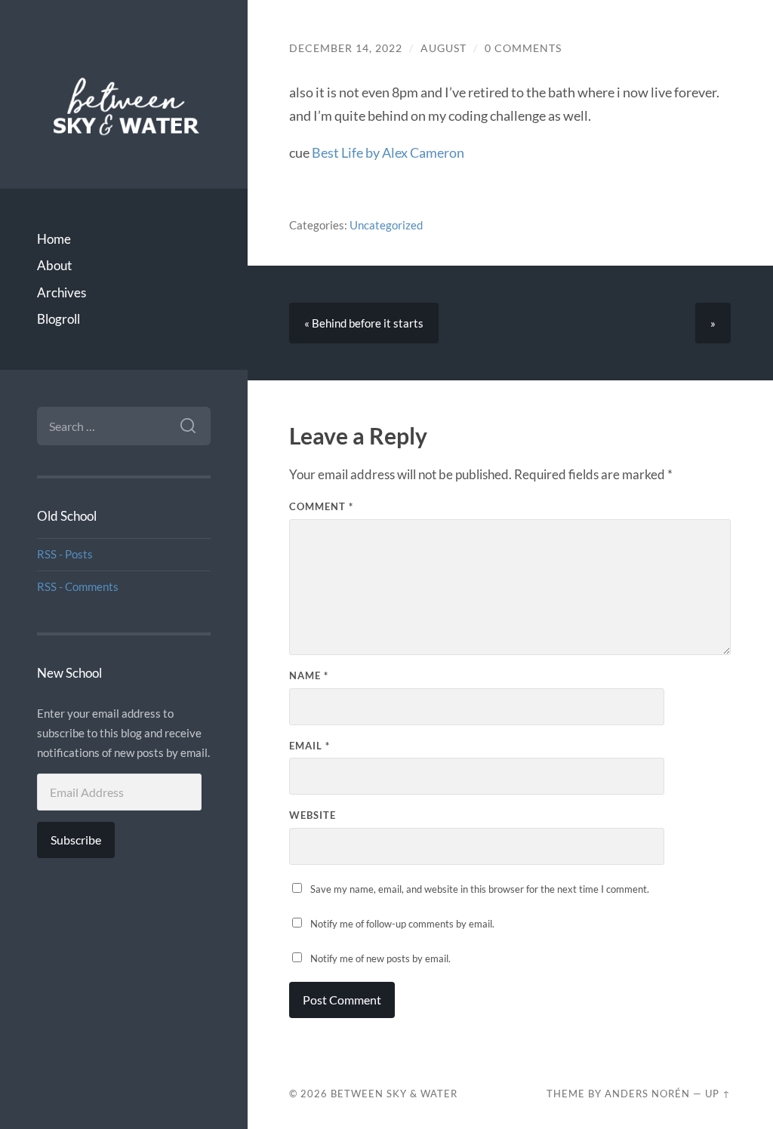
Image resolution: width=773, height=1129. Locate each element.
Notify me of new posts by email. (380, 958)
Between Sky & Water (394, 1093)
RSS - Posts (65, 554)
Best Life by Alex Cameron (388, 152)
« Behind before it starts (363, 323)
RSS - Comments (78, 586)
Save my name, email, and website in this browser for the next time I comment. (479, 889)
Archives (61, 292)
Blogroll (58, 319)
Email (309, 746)
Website (312, 815)
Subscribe (76, 839)
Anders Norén (647, 1093)
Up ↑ (718, 1093)
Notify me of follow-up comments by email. (402, 924)
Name (308, 675)
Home (54, 239)
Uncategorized (386, 225)
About (54, 265)
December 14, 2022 (345, 48)
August (443, 48)
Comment (321, 506)
